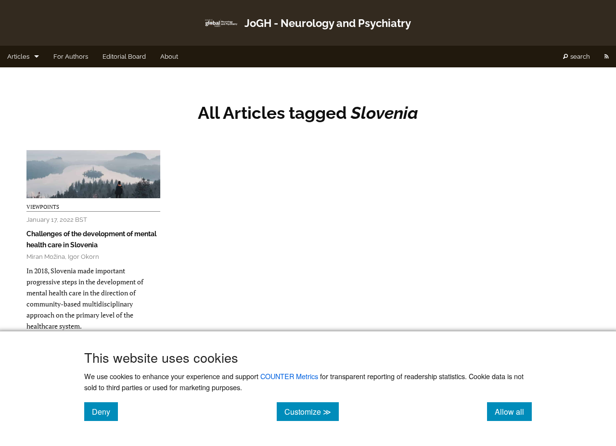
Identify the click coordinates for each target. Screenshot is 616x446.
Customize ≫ (311, 411)
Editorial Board (124, 56)
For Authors (70, 56)
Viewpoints (42, 207)
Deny (105, 411)
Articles (18, 56)
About (169, 56)
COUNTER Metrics (289, 376)
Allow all (513, 411)
